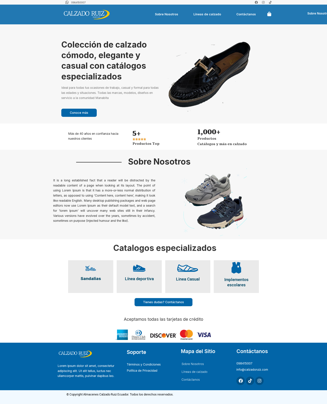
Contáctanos (246, 14)
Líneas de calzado (207, 14)
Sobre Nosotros (166, 14)
